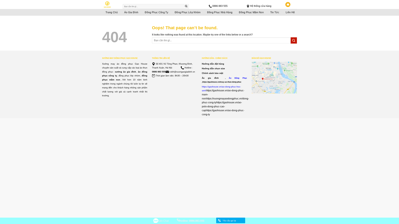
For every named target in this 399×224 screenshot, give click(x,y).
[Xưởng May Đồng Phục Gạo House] (110, 4)
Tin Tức (274, 12)
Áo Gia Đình (131, 12)
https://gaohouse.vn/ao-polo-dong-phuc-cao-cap (222, 106)
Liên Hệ (290, 12)
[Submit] (186, 6)
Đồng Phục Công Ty (156, 12)
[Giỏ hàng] (287, 4)
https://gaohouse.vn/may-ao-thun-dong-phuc (221, 82)
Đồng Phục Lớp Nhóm (188, 12)
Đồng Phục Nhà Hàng (220, 12)
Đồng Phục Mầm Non (251, 12)
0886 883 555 (220, 6)
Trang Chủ (112, 12)
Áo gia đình (210, 78)
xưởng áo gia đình (125, 71)
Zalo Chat (163, 220)
